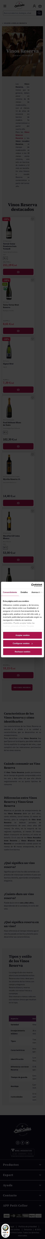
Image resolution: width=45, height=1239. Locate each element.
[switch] (5, 1235)
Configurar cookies (21, 643)
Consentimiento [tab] (10, 592)
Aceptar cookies (23, 635)
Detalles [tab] (24, 592)
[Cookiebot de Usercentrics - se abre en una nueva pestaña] (31, 585)
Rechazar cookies (22, 651)
